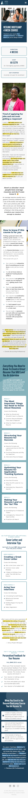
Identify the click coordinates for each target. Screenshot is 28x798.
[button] (25, 2)
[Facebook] (14, 786)
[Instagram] (18, 786)
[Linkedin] (10, 786)
